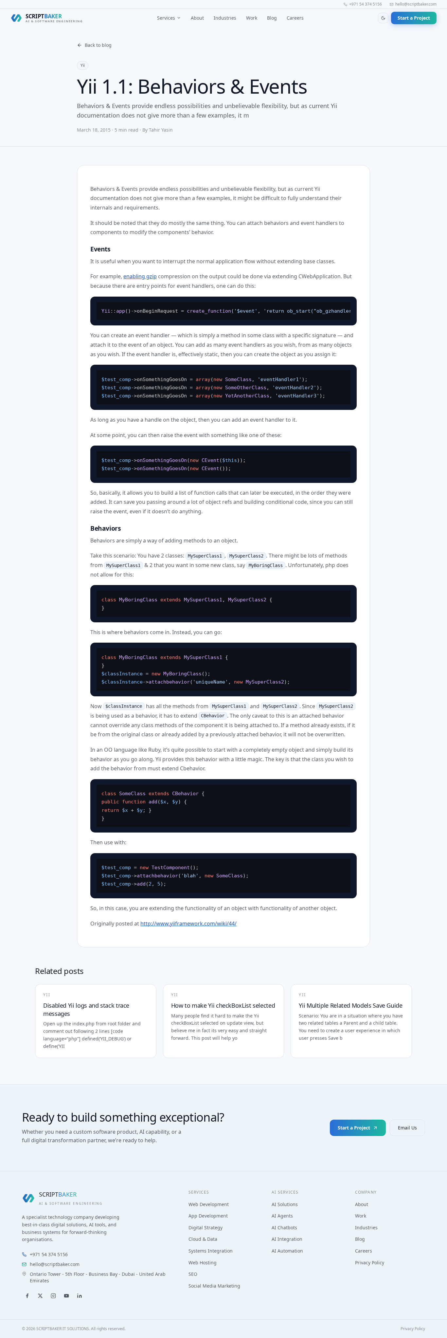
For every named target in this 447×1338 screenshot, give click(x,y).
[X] (40, 1296)
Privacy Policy (369, 1262)
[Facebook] (27, 1296)
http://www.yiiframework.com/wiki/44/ (188, 923)
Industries (225, 18)
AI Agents (282, 1216)
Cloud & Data (202, 1239)
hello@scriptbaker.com (416, 4)
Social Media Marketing (214, 1286)
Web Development (208, 1204)
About (197, 18)
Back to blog (98, 45)
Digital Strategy (205, 1227)
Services (166, 18)
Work (251, 18)
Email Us (407, 1128)
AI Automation (287, 1251)
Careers (295, 18)
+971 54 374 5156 (365, 4)
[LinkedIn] (79, 1296)
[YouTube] (66, 1296)
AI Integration (287, 1239)
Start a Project (414, 18)
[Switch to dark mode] (383, 18)
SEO (192, 1274)
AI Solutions (285, 1204)
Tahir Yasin (161, 130)
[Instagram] (53, 1296)
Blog (272, 18)
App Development (208, 1216)
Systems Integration (210, 1251)
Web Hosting (202, 1262)
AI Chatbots (284, 1227)
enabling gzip (140, 276)
